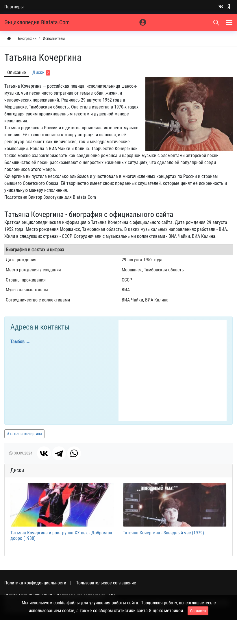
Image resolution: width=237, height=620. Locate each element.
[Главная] (9, 38)
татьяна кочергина (26, 433)
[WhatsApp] (74, 453)
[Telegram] (59, 453)
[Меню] (230, 22)
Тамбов (17, 341)
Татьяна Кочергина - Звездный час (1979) (163, 533)
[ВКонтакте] (44, 453)
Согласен (198, 610)
